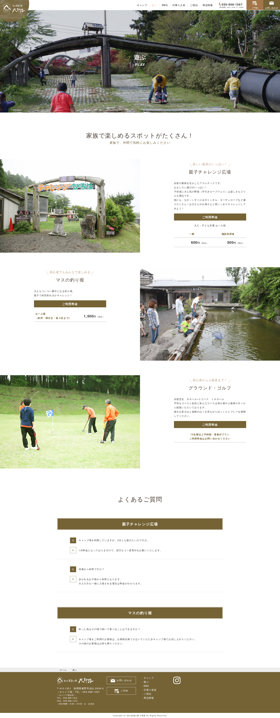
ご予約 (255, 7)
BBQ (165, 5)
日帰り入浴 (178, 5)
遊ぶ (154, 5)
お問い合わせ (271, 7)
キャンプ (142, 5)
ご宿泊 (194, 5)
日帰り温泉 (150, 689)
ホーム (63, 669)
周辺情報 (208, 5)
